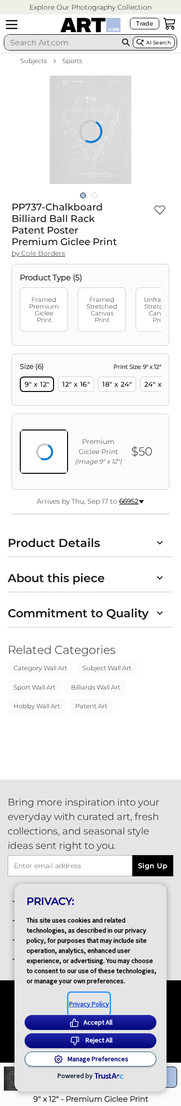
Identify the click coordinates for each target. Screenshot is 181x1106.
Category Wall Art (40, 668)
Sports (72, 61)
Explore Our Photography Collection (90, 7)
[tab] (44, 309)
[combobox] (61, 42)
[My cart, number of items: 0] (169, 23)
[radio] (37, 384)
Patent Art (91, 706)
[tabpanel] (90, 421)
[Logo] (90, 25)
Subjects (33, 61)
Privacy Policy (89, 1004)
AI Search (158, 42)
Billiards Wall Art (95, 687)
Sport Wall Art (35, 687)
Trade (144, 23)
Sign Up (152, 865)
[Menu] (11, 24)
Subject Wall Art (107, 668)
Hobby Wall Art (37, 706)
